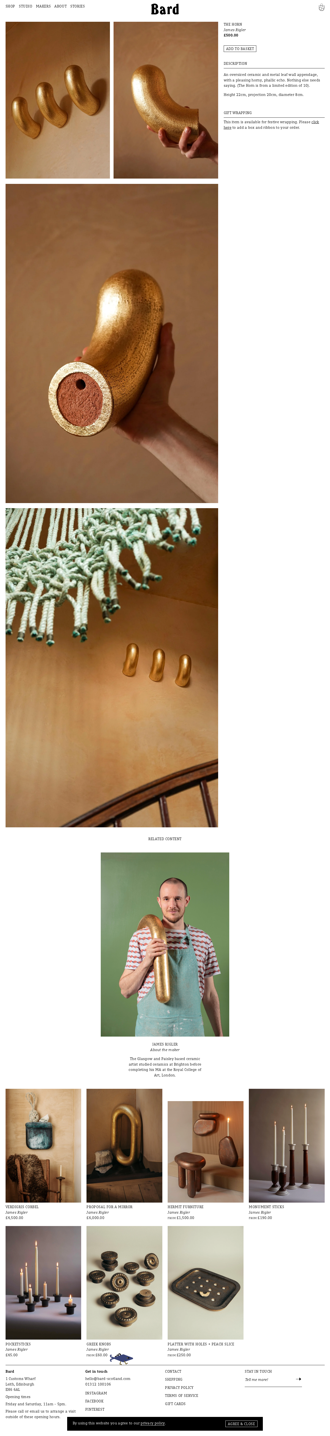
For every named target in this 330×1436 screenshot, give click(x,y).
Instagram (96, 1393)
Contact (173, 1371)
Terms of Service (181, 1395)
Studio (25, 6)
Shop (10, 6)
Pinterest (94, 1409)
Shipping (174, 1379)
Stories (77, 6)
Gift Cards (175, 1403)
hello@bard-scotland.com (108, 1378)
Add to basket (240, 48)
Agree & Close (241, 1424)
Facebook (94, 1401)
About (60, 6)
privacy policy (153, 1423)
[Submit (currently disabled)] (298, 1379)
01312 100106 (98, 1384)
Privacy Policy (179, 1387)
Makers (43, 6)
